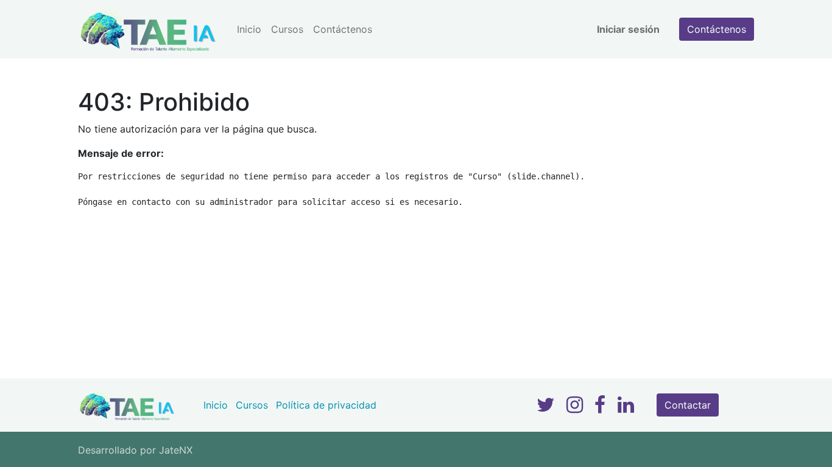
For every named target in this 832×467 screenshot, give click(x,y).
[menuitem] (249, 29)
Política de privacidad (326, 405)
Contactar (688, 405)
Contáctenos (716, 29)
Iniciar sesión (628, 29)
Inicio (215, 405)
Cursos (252, 405)
